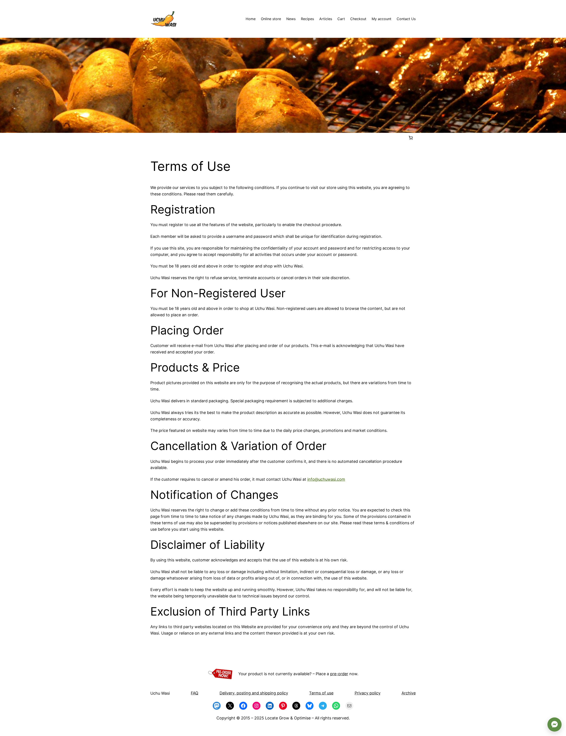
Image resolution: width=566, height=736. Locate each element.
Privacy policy (368, 693)
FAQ (194, 693)
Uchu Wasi (160, 693)
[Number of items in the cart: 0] (411, 138)
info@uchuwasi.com (326, 479)
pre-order (339, 673)
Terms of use (321, 693)
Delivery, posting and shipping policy (254, 693)
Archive (409, 693)
